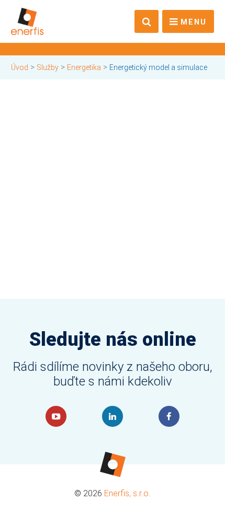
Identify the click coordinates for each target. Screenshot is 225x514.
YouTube (56, 416)
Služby (48, 67)
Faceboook (169, 416)
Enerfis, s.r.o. (127, 493)
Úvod (19, 67)
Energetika (84, 67)
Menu (194, 22)
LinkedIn (112, 416)
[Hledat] (146, 21)
